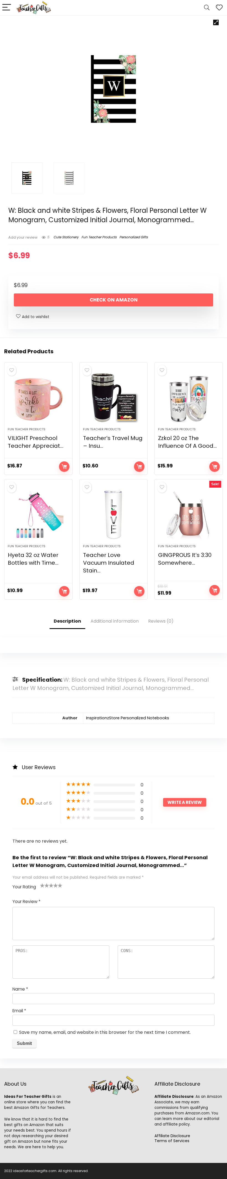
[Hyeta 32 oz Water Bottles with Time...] (38, 514)
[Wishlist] (219, 7)
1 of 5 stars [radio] (42, 885)
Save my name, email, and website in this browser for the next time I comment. (105, 1032)
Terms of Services (171, 1141)
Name (20, 989)
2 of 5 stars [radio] (44, 885)
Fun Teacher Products (99, 237)
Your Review (26, 901)
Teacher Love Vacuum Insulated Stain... (108, 562)
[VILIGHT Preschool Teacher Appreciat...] (38, 398)
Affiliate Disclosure (172, 1136)
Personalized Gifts (133, 237)
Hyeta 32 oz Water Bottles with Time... (33, 559)
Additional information (115, 621)
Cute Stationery (66, 237)
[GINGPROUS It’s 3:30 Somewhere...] (188, 514)
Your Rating (24, 887)
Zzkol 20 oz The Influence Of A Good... (187, 442)
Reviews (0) (161, 621)
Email (19, 1011)
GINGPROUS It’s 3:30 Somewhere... (184, 559)
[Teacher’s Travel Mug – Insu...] (113, 398)
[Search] (206, 7)
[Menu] (6, 7)
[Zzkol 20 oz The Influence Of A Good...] (188, 398)
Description (67, 621)
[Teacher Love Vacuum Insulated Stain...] (113, 514)
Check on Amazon (114, 299)
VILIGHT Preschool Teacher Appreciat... (35, 442)
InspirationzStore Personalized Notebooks (127, 718)
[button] (216, 22)
